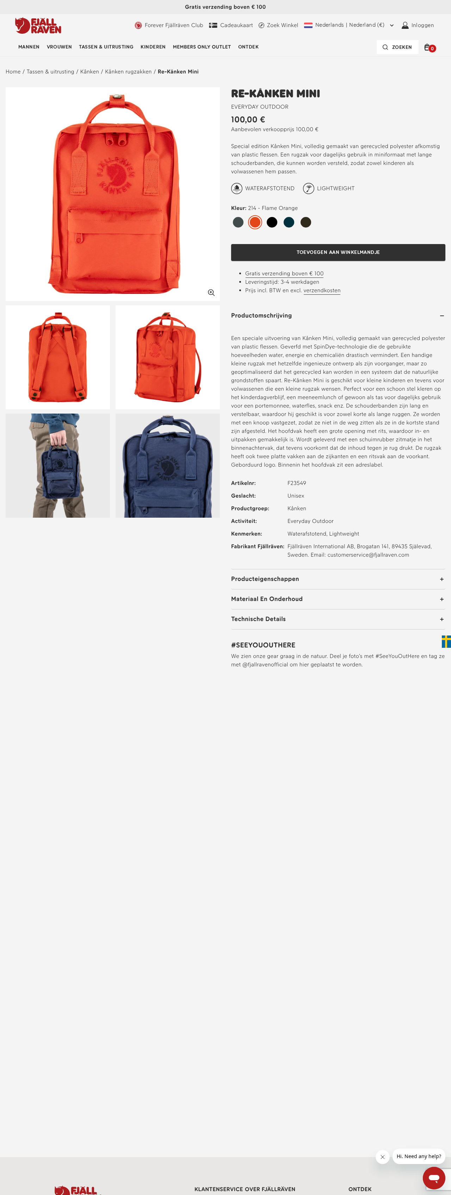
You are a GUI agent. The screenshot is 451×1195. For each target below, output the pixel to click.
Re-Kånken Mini (178, 71)
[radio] (238, 222)
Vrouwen (59, 47)
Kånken (89, 71)
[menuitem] (29, 47)
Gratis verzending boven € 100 (284, 273)
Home (13, 71)
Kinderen (153, 47)
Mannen (29, 47)
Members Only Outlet (202, 47)
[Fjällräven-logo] (38, 25)
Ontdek (248, 47)
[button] (428, 47)
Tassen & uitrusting (106, 47)
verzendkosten (322, 290)
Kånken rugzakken (128, 71)
